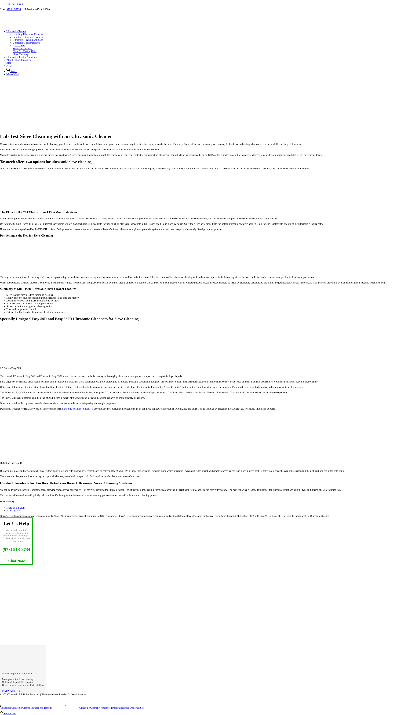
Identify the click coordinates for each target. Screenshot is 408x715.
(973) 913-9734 (16, 549)
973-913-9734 (14, 9)
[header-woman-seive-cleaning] (63, 128)
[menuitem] (207, 43)
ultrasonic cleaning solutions (76, 408)
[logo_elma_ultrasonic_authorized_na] (24, 26)
